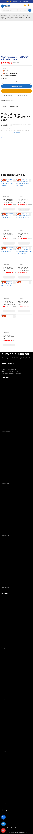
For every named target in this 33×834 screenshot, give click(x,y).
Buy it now (16, 91)
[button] (9, 209)
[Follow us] (7, 827)
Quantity (4, 78)
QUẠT (20, 15)
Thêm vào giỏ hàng (16, 86)
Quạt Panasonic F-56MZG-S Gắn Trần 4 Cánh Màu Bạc (24, 200)
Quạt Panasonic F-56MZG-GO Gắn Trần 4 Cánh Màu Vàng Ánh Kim (23, 268)
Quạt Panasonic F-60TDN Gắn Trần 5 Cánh (8, 234)
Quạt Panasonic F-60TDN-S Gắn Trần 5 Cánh (24, 234)
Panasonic (10, 100)
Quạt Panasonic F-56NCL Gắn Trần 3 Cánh (8, 336)
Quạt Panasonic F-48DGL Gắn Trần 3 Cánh (23, 302)
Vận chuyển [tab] (13, 106)
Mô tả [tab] (3, 106)
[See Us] (11, 827)
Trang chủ (4, 15)
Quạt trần (26, 15)
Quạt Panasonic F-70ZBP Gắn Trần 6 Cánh (8, 268)
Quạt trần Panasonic (7, 17)
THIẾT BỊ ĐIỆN (12, 15)
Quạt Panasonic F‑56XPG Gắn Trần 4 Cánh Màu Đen (8, 200)
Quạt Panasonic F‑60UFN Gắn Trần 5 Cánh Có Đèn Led (9, 302)
